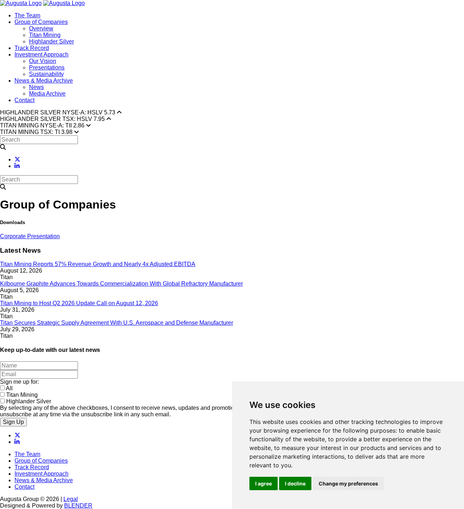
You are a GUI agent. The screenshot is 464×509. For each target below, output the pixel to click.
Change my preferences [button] (348, 483)
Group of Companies (41, 22)
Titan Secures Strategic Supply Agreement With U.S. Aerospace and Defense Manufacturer (116, 323)
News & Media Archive (43, 80)
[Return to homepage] (21, 3)
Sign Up (13, 422)
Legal (70, 499)
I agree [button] (263, 483)
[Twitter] (17, 159)
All (9, 388)
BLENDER (78, 505)
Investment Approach (41, 54)
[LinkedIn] (17, 166)
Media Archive (47, 94)
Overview (41, 28)
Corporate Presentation (30, 236)
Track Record (31, 48)
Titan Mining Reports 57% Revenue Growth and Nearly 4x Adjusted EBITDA (97, 264)
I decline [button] (295, 483)
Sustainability (46, 74)
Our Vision (42, 61)
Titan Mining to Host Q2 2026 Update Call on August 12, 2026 (79, 303)
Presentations (47, 67)
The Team (27, 15)
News (36, 87)
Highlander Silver (51, 41)
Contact (24, 100)
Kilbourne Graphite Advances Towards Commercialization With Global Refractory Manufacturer (121, 284)
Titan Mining (45, 35)
